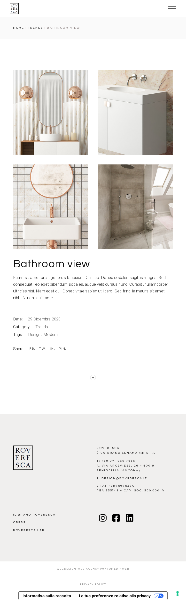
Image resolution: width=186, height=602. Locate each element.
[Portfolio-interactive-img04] (50, 112)
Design (35, 334)
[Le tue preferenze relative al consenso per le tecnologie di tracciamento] (177, 593)
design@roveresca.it (124, 478)
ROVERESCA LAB (29, 530)
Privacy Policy (93, 584)
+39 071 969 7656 (118, 460)
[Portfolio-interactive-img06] (50, 206)
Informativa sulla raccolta (47, 595)
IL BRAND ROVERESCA (34, 514)
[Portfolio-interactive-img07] (135, 206)
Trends (41, 326)
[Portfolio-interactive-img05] (135, 112)
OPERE (19, 522)
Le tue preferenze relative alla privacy (115, 595)
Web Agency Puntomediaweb (103, 568)
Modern (50, 334)
